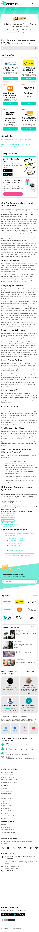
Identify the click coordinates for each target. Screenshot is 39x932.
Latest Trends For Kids (15, 543)
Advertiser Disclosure (7, 829)
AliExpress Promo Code (8, 772)
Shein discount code (7, 519)
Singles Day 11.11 (6, 801)
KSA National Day (6, 808)
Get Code (10, 78)
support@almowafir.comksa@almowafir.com (12, 867)
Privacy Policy (5, 827)
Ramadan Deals (6, 810)
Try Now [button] (13, 194)
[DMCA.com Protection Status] (19, 920)
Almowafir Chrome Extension (10, 815)
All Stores (35, 595)
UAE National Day (6, 806)
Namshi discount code (8, 513)
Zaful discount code (7, 522)
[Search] (33, 4)
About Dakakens (6, 142)
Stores (8, 9)
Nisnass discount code (8, 517)
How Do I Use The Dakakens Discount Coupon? (15, 144)
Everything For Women (16, 538)
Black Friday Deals (7, 793)
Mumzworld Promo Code (9, 782)
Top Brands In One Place (16, 550)
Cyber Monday (5, 803)
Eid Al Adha (5, 813)
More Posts (33, 626)
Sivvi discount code (7, 515)
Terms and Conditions (8, 832)
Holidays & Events (6, 791)
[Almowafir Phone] (2, 871)
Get (29, 103)
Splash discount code (7, 526)
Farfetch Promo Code (7, 777)
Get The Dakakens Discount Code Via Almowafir (16, 139)
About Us (4, 818)
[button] (7, 601)
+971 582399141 (9, 871)
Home (3, 9)
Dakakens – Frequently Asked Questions (17, 555)
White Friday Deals (7, 798)
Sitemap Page (5, 824)
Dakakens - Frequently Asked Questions (13, 146)
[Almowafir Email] (2, 867)
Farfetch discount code (8, 520)
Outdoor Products (14, 548)
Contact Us (4, 796)
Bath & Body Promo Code (9, 779)
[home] (9, 3)
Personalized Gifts (14, 545)
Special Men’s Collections (16, 540)
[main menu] (37, 4)
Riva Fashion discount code (9, 524)
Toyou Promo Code (7, 774)
